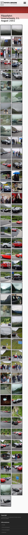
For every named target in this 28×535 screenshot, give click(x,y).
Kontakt (3, 524)
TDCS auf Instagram (6, 529)
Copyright (7, 518)
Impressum (4, 532)
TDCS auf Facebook (6, 527)
